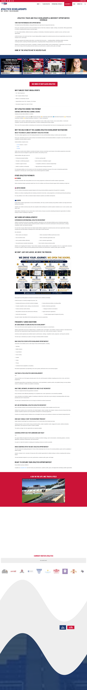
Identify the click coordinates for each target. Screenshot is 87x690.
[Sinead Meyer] (76, 66)
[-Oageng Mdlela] (11, 66)
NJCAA (18, 148)
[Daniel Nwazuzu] (33, 66)
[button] (85, 4)
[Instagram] (11, 1)
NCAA (18, 144)
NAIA (18, 146)
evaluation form (23, 467)
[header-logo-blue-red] (4, 4)
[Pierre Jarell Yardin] (54, 66)
